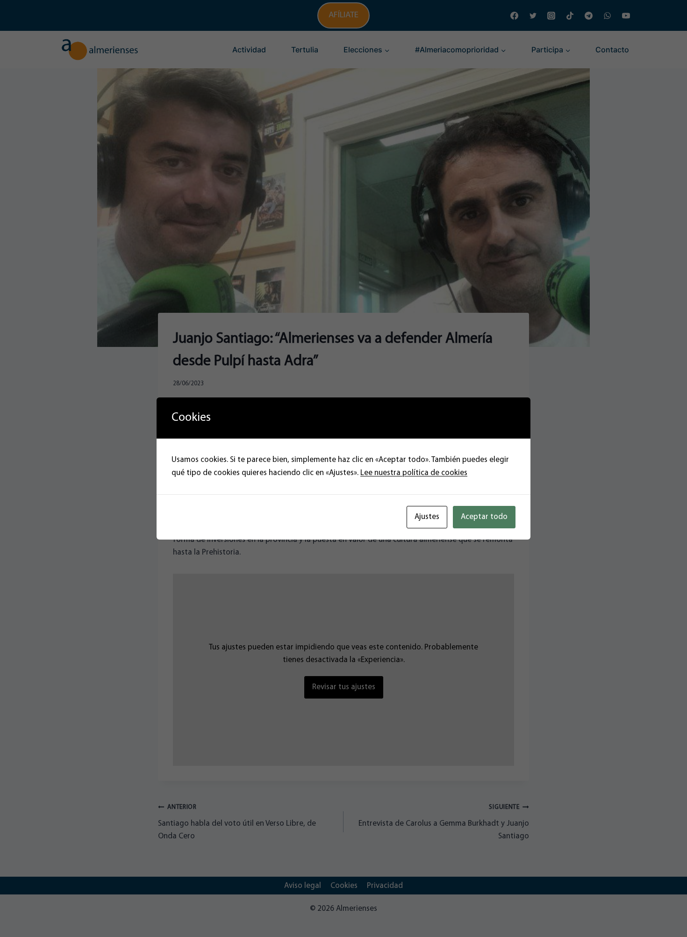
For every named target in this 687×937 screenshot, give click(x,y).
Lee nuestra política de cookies (413, 473)
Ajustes (427, 517)
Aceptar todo (484, 517)
